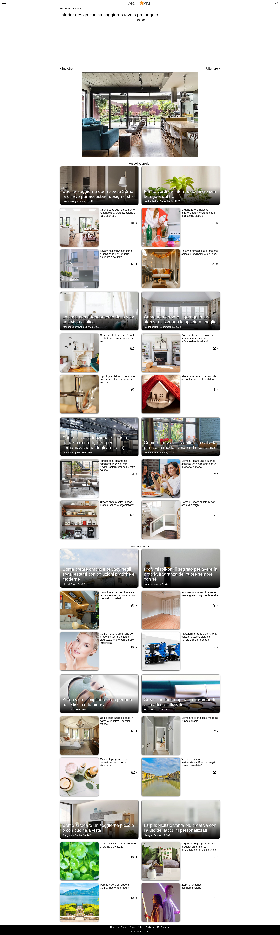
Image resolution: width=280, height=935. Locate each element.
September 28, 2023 (88, 327)
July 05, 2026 (79, 584)
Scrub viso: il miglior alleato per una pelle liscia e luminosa (97, 702)
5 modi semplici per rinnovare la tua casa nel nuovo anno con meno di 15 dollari (118, 595)
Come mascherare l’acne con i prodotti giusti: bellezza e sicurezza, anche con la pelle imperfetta (117, 638)
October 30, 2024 (83, 835)
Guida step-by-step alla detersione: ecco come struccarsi (113, 762)
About (124, 927)
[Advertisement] (140, 42)
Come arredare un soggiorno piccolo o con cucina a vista (98, 828)
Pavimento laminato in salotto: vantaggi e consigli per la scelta (199, 594)
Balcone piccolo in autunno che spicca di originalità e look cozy (199, 252)
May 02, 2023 (85, 452)
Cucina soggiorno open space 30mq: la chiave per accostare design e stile (98, 194)
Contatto (114, 927)
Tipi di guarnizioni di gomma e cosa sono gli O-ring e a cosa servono (117, 379)
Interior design (74, 8)
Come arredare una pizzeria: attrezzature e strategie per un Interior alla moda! (198, 463)
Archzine (165, 927)
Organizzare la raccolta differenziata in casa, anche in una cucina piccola (198, 212)
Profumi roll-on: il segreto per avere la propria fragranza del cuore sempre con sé (180, 574)
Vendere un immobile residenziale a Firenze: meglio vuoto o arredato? (198, 762)
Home (63, 8)
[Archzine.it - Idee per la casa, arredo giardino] (140, 3)
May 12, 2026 (161, 584)
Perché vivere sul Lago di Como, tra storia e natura (115, 886)
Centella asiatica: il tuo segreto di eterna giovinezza (118, 845)
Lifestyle (66, 584)
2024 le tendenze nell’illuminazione (191, 886)
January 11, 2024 (87, 201)
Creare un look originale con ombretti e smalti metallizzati (180, 702)
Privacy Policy (136, 927)
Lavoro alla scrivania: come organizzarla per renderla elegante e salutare (116, 253)
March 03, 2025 (159, 709)
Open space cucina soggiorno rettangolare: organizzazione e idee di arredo (117, 212)
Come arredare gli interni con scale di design (198, 504)
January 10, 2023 (169, 452)
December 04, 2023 (170, 201)
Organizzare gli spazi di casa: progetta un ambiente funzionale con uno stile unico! (199, 846)
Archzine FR (152, 927)
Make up (66, 709)
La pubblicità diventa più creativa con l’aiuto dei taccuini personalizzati (180, 828)
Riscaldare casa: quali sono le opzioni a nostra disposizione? (199, 378)
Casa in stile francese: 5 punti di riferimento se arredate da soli (117, 338)
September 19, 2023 (170, 327)
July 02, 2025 (79, 709)
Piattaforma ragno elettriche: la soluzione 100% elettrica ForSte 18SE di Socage (199, 636)
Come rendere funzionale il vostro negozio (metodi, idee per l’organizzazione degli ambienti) (95, 442)
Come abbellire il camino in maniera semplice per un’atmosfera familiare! (197, 338)
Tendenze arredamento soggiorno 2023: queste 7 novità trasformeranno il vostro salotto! (117, 465)
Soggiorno (67, 835)
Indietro (67, 68)
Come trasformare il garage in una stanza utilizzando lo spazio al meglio (180, 319)
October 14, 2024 (162, 835)
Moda (147, 709)
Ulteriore (212, 68)
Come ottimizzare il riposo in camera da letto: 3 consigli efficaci (116, 720)
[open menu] (3, 3)
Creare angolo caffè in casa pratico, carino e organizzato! (117, 504)
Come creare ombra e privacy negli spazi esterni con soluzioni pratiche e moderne (98, 574)
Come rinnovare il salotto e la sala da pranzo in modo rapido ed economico (180, 445)
